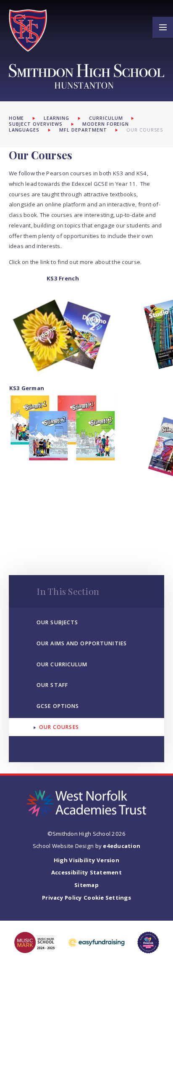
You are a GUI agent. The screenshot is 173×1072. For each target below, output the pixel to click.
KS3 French (63, 278)
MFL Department (83, 130)
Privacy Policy (62, 897)
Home (16, 118)
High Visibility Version (86, 860)
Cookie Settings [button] (107, 897)
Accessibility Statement (86, 872)
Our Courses (144, 130)
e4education (121, 846)
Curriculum (106, 118)
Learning (56, 118)
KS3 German (27, 388)
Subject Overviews (36, 124)
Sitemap (86, 885)
